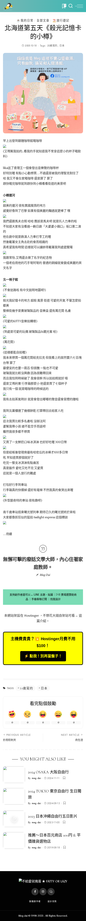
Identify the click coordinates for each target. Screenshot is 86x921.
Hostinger (31, 615)
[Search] (70, 6)
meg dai (36, 778)
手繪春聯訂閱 (39, 599)
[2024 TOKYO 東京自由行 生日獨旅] (14, 796)
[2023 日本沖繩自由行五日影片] (14, 819)
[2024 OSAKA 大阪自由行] (14, 774)
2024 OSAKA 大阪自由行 (48, 772)
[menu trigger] (79, 6)
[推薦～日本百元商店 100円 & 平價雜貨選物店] (14, 840)
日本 (61, 45)
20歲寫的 (52, 45)
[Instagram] (43, 891)
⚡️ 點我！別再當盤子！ (43, 656)
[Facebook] (35, 891)
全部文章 (43, 20)
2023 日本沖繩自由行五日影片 (52, 816)
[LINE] (51, 891)
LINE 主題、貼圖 (43, 594)
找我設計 (55, 599)
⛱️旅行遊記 (61, 20)
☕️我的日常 (25, 20)
